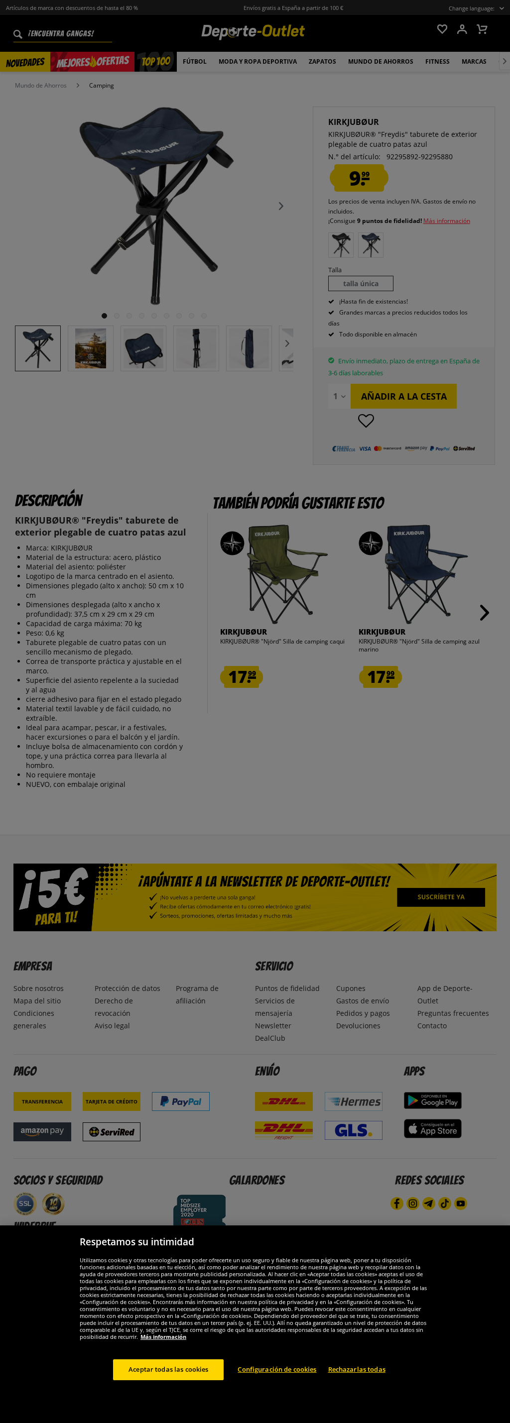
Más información (163, 1336)
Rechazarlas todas (356, 1369)
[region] (255, 1324)
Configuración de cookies (277, 1369)
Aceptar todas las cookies (168, 1369)
